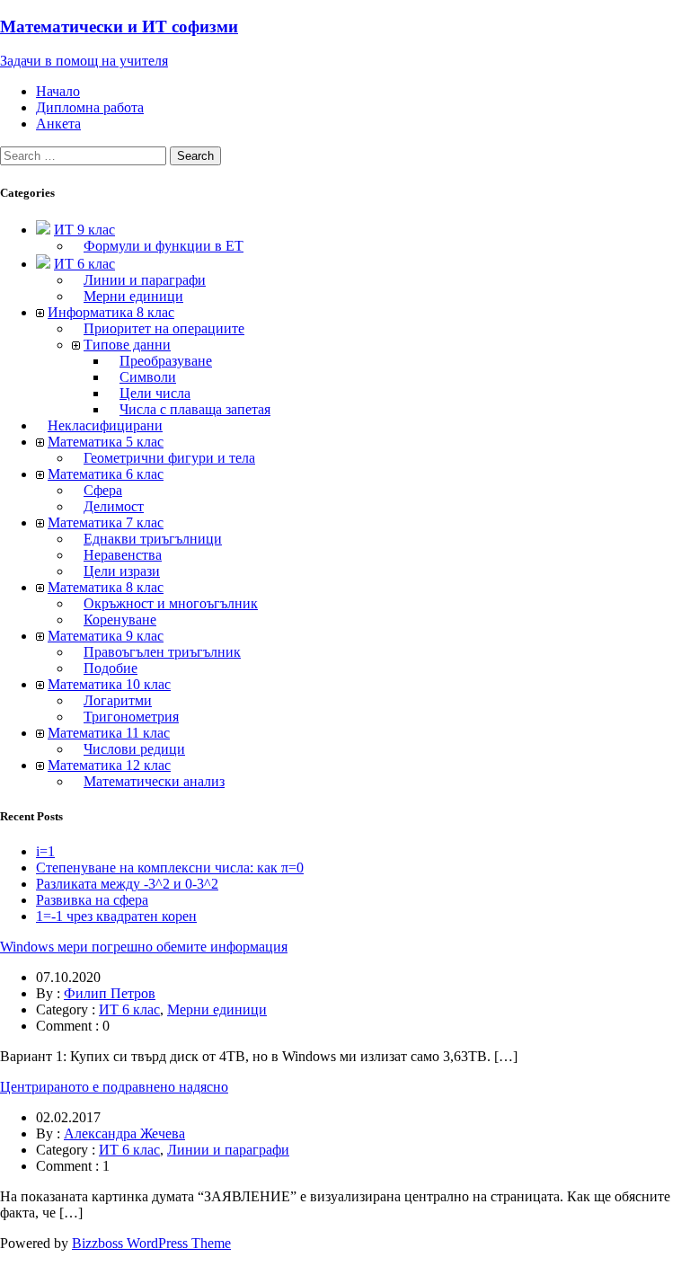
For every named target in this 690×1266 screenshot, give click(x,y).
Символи (147, 377)
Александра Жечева (124, 1133)
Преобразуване (165, 360)
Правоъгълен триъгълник (162, 652)
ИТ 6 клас (84, 263)
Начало (58, 91)
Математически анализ (154, 781)
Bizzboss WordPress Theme (151, 1243)
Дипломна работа (90, 107)
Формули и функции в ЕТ (163, 245)
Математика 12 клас (109, 765)
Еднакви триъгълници (153, 538)
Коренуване (120, 619)
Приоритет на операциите (164, 328)
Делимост (114, 506)
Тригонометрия (131, 716)
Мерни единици (133, 296)
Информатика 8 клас (111, 312)
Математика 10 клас (109, 684)
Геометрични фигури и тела (169, 457)
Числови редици (134, 749)
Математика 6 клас (106, 474)
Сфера (103, 490)
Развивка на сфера (92, 899)
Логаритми (118, 700)
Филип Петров (109, 993)
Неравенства (123, 554)
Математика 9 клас (106, 635)
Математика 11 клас (109, 732)
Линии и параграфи (145, 280)
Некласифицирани (105, 425)
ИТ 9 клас (84, 229)
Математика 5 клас (106, 441)
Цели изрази (122, 571)
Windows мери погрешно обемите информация (144, 946)
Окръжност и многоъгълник (171, 603)
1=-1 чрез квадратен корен (116, 916)
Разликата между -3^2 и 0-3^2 (127, 883)
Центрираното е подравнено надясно (114, 1086)
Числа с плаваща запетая (194, 409)
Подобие (110, 668)
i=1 (45, 851)
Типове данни (127, 344)
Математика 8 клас (106, 587)
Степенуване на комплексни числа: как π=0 (170, 867)
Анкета (58, 123)
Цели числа (154, 393)
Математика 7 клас (106, 522)
